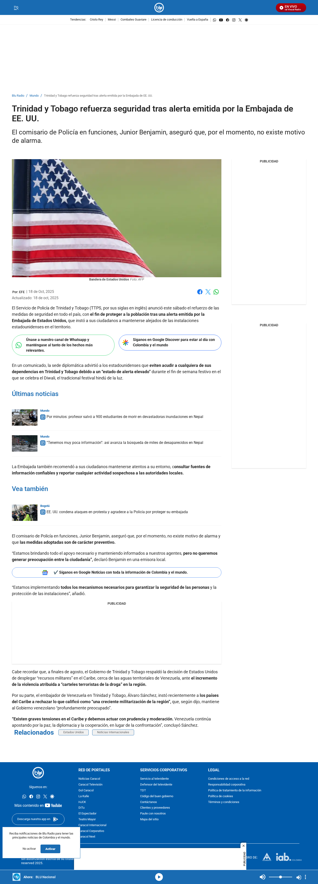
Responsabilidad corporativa (226, 784)
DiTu (81, 808)
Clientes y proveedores (155, 808)
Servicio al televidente (154, 779)
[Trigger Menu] (16, 7)
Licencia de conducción (166, 19)
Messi (112, 19)
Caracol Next (86, 836)
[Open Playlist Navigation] (305, 877)
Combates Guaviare (133, 19)
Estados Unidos (73, 732)
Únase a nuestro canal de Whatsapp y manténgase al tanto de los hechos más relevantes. (59, 344)
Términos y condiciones (223, 802)
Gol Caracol (86, 790)
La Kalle (83, 796)
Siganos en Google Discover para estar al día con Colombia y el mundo (174, 342)
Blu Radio (18, 95)
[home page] (159, 7)
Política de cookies (220, 796)
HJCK (82, 802)
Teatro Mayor (87, 819)
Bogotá (45, 506)
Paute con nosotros (153, 813)
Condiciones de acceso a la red (228, 779)
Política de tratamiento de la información (234, 790)
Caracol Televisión (90, 784)
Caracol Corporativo (91, 831)
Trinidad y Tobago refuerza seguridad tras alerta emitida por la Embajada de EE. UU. (98, 95)
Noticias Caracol (89, 779)
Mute (262, 877)
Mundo (34, 95)
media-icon (159, 877)
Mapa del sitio (149, 819)
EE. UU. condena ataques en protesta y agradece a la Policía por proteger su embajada (117, 512)
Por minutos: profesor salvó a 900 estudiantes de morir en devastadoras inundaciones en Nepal (125, 416)
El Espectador (87, 813)
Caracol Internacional (92, 825)
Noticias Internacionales (113, 732)
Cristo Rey (96, 19)
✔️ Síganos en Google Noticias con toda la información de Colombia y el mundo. (121, 572)
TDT (143, 790)
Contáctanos (148, 802)
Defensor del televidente (156, 784)
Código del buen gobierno (156, 796)
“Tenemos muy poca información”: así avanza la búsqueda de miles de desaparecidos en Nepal (125, 442)
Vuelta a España (197, 19)
